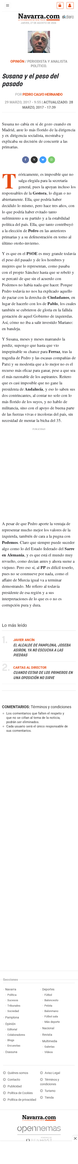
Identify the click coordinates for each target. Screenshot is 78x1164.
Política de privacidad (22, 1100)
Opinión (10, 1024)
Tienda (49, 1097)
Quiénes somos (18, 1073)
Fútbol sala (51, 1016)
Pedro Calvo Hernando (43, 94)
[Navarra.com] (39, 17)
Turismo (50, 1091)
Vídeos (48, 1052)
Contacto (14, 1080)
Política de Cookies (20, 1093)
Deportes (48, 989)
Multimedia (49, 1041)
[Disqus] (38, 795)
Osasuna (11, 1052)
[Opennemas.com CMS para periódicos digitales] (39, 1133)
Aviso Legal (52, 1073)
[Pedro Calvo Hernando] (39, 42)
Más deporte (52, 1021)
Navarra (10, 989)
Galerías (49, 1046)
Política (11, 994)
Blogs (10, 1040)
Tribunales (13, 1005)
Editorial (12, 1029)
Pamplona (12, 1017)
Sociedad (13, 1011)
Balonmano (51, 1011)
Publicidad (15, 1086)
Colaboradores (16, 1034)
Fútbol (48, 994)
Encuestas (13, 1045)
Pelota (48, 1005)
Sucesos (12, 1000)
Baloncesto (51, 1000)
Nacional (48, 1028)
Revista (47, 1035)
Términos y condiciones (51, 707)
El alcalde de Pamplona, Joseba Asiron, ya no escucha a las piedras (41, 650)
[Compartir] (25, 159)
